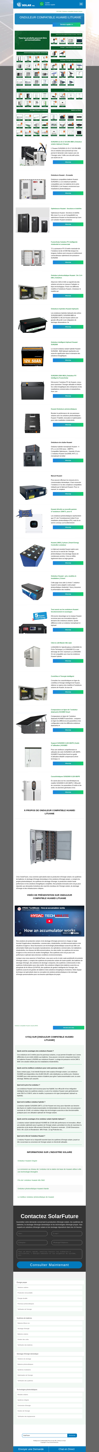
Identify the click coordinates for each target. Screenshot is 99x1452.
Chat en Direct (66, 1449)
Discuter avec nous (68, 1027)
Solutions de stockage (24, 1359)
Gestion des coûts (23, 1339)
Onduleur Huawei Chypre (27, 1161)
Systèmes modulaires (24, 1370)
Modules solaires (23, 1394)
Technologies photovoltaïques (27, 1389)
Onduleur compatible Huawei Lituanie (72, 11)
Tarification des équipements (26, 1416)
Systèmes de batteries (24, 1318)
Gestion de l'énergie (24, 1411)
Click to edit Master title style (61, 643)
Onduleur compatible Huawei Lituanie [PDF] (26, 1025)
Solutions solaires (23, 1287)
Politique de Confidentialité (40, 1440)
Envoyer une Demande (31, 1449)
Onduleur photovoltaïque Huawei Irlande (33, 1189)
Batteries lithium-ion (24, 1323)
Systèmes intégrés (23, 1400)
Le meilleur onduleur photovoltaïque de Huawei (36, 1197)
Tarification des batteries (25, 1345)
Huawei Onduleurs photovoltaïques (64, 409)
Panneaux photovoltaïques (26, 1303)
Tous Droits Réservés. (53, 1442)
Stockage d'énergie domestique (27, 1354)
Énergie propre (22, 1282)
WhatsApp (68, 162)
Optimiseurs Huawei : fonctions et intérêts (66, 208)
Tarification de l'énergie (25, 1309)
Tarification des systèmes (25, 1380)
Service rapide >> (66, 24)
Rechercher (72, 1435)
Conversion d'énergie (24, 1405)
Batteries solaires (23, 1334)
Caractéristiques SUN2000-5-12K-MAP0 (65, 776)
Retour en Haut (62, 1440)
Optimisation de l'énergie (25, 1375)
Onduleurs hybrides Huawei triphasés (65, 309)
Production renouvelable (25, 1293)
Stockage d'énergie (23, 1328)
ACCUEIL (59, 11)
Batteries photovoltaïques (25, 1364)
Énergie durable (22, 1298)
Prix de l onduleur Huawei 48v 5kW (31, 1180)
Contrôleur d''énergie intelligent (62, 676)
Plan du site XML (52, 1440)
